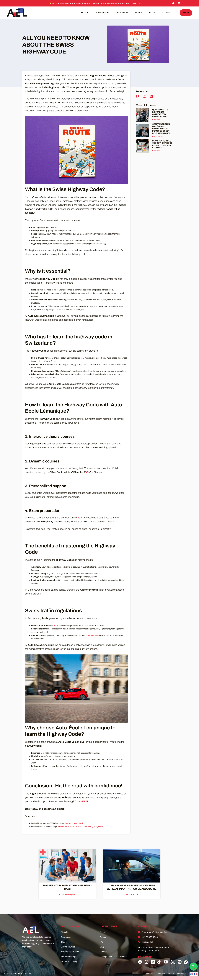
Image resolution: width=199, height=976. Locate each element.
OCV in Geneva (91, 635)
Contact (167, 12)
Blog (152, 12)
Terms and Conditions (166, 973)
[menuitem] (192, 974)
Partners (103, 937)
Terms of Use (181, 973)
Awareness (66, 937)
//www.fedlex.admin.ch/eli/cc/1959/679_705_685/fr (80, 826)
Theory (64, 942)
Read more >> (157, 120)
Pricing (103, 932)
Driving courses (68, 947)
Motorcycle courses (70, 952)
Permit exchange (68, 956)
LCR (56, 625)
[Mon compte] (173, 3)
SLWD (14, 973)
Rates (138, 12)
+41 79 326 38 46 (150, 937)
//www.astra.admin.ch (74, 823)
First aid (64, 932)
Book (186, 12)
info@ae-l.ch (147, 942)
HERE (83, 801)
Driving (120, 12)
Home (84, 12)
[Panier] (179, 3)
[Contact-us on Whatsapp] (194, 966)
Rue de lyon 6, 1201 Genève (154, 932)
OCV (87, 472)
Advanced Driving (69, 961)
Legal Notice (150, 973)
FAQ (102, 942)
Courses (100, 12)
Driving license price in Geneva (113, 956)
